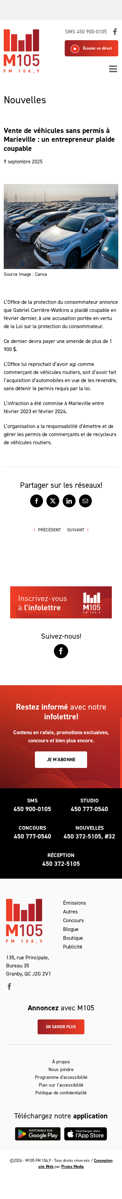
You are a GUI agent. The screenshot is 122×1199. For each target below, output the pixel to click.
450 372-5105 (61, 864)
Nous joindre (61, 1069)
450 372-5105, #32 (89, 836)
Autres (70, 911)
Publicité (72, 946)
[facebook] (9, 986)
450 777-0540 (89, 809)
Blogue (71, 929)
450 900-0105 (32, 809)
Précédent (49, 530)
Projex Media (72, 1166)
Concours (73, 920)
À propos (61, 1062)
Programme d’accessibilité (61, 1077)
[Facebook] (61, 651)
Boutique (73, 937)
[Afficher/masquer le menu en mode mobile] (113, 68)
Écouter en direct (97, 48)
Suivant (75, 530)
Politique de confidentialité (61, 1093)
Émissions (74, 902)
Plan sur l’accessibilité (61, 1085)
